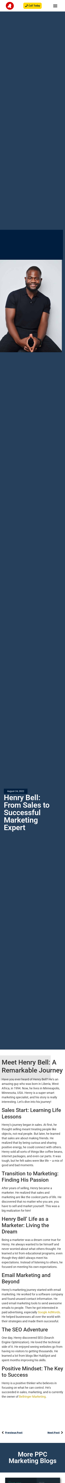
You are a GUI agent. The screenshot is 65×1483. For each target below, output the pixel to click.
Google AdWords (49, 1312)
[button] (55, 5)
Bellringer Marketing (32, 1396)
